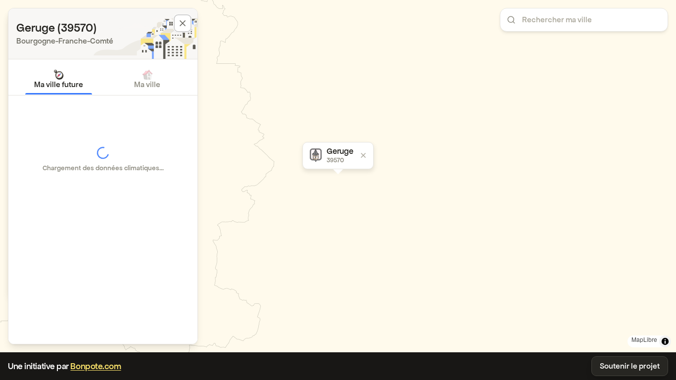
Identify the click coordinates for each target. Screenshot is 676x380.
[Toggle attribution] (665, 341)
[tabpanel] (103, 159)
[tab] (58, 79)
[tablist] (103, 79)
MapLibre (644, 339)
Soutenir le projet (630, 366)
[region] (338, 176)
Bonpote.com (95, 366)
